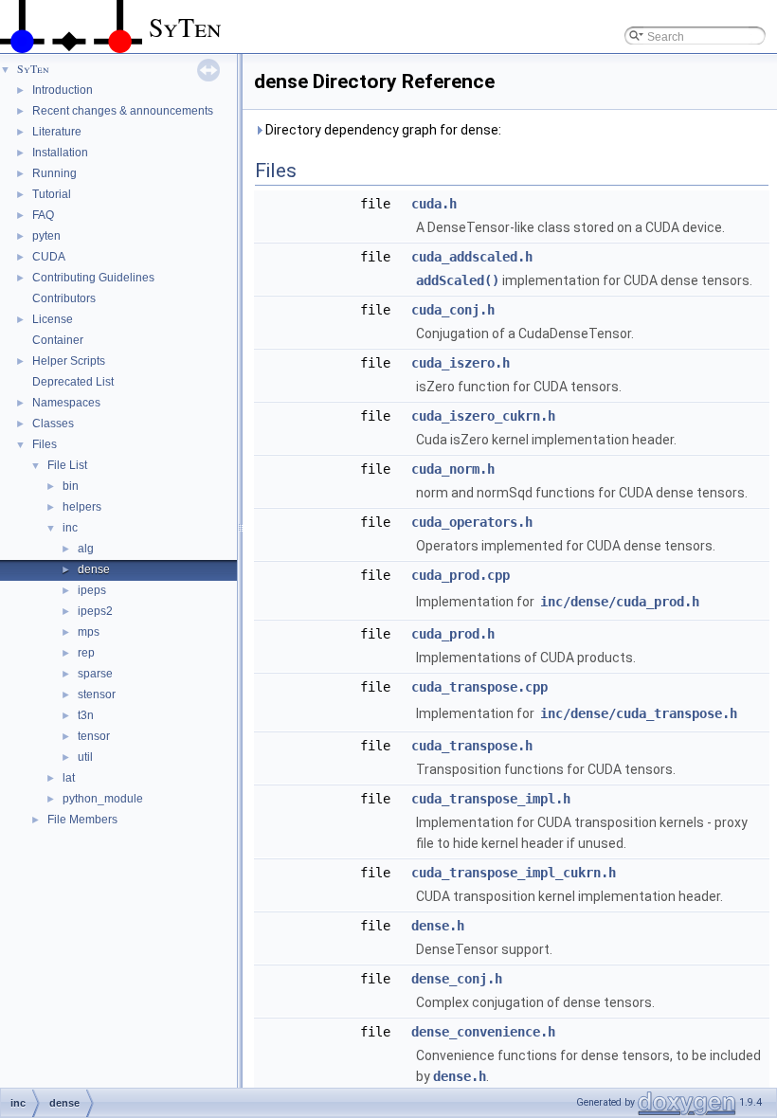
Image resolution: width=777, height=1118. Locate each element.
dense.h (437, 925)
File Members (82, 819)
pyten (46, 236)
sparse (95, 673)
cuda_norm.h (453, 469)
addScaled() (457, 280)
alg (86, 548)
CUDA (48, 256)
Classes (53, 423)
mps (88, 632)
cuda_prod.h (453, 633)
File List (67, 465)
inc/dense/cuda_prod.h (619, 601)
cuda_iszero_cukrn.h (483, 416)
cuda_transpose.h (472, 745)
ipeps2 (95, 611)
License (52, 319)
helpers (82, 507)
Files (44, 444)
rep (86, 652)
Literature (56, 131)
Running (54, 173)
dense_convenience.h (483, 1031)
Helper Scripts (68, 361)
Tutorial (51, 194)
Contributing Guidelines (93, 277)
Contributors (64, 298)
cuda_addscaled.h (472, 256)
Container (57, 340)
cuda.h (434, 203)
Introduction (62, 90)
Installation (60, 152)
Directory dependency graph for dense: (381, 129)
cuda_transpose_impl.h (490, 798)
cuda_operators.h (472, 522)
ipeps (92, 590)
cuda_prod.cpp (460, 575)
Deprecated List (73, 381)
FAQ (43, 215)
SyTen (33, 68)
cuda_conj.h (453, 309)
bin (71, 486)
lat (69, 777)
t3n (86, 715)
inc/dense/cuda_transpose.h (638, 713)
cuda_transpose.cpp (479, 686)
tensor (94, 736)
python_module (103, 798)
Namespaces (66, 402)
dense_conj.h (456, 978)
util (85, 757)
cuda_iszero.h (460, 362)
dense (94, 569)
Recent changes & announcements (122, 110)
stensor (97, 694)
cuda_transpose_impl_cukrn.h (513, 872)
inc (70, 527)
